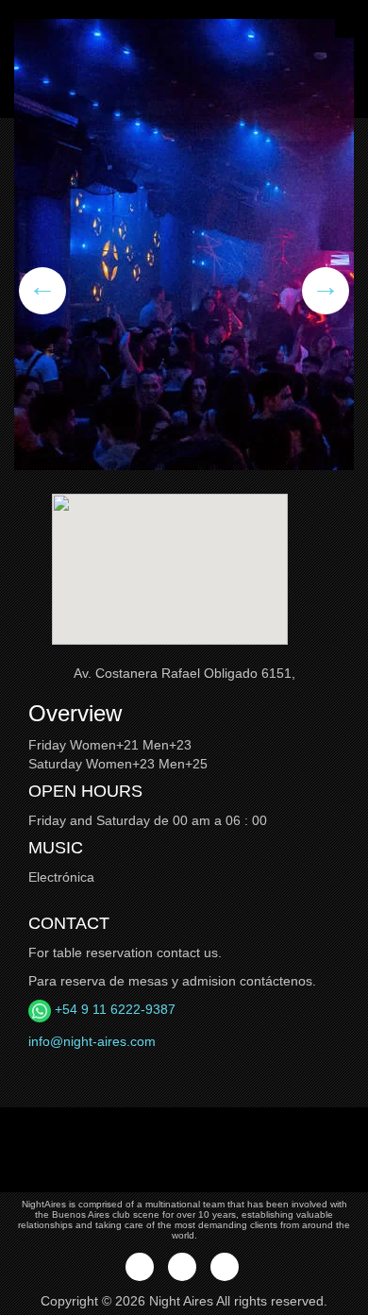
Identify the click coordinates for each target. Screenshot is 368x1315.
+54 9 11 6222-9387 (113, 1009)
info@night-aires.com (92, 1041)
